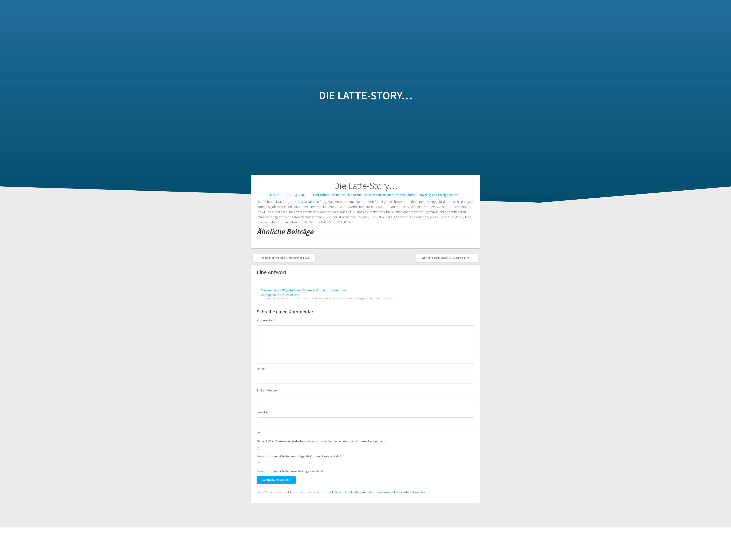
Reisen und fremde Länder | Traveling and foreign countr (418, 195)
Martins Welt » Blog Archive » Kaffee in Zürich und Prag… (301, 290)
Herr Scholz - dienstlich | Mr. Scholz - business (345, 195)
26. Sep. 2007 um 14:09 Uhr (280, 294)
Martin (274, 195)
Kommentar (266, 320)
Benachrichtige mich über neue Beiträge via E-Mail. (290, 471)
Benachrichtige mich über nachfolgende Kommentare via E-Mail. (299, 456)
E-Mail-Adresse (268, 390)
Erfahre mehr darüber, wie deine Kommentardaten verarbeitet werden (378, 492)
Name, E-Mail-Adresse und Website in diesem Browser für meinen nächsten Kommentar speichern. (321, 441)
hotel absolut (306, 201)
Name (262, 369)
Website (262, 412)
